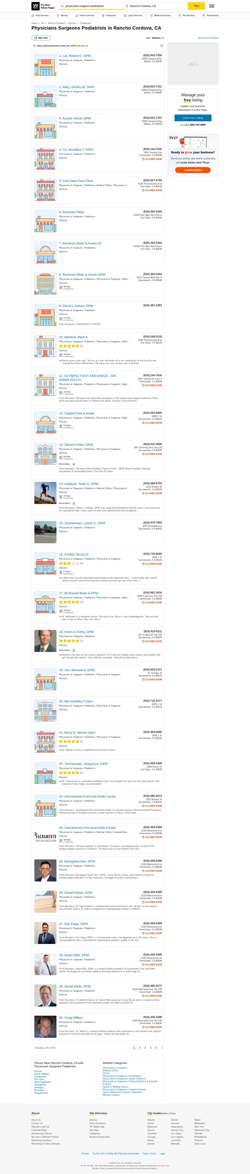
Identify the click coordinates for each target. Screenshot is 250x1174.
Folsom (38, 1071)
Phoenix (198, 1140)
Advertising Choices (41, 1133)
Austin (150, 1123)
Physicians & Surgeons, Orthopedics (115, 279)
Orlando (198, 1133)
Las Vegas (176, 1133)
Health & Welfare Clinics (115, 1086)
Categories (94, 1133)
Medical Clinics (104, 185)
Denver (151, 1143)
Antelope (39, 1087)
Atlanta (151, 1120)
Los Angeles (177, 1137)
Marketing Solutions (41, 1140)
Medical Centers (111, 1095)
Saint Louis (200, 1143)
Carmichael (40, 1076)
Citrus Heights (41, 1074)
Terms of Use (149, 1153)
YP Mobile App (97, 1126)
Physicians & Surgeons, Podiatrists (77, 60)
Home (34, 23)
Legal (162, 1153)
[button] (211, 6)
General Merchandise (124, 832)
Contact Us (37, 1123)
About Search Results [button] (208, 38)
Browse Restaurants (99, 1137)
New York (199, 1126)
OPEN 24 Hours (79, 45)
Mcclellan (39, 1090)
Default (156, 38)
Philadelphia (200, 1137)
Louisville (175, 1140)
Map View (43, 38)
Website (63, 64)
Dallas (150, 1140)
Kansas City (177, 1130)
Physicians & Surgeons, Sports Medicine (117, 384)
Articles (93, 1120)
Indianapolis (177, 1126)
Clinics (106, 1073)
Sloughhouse (41, 1093)
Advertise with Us (40, 1126)
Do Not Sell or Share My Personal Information (116, 1153)
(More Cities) (169, 1113)
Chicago (151, 1137)
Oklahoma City (202, 1130)
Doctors (73, 23)
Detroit (174, 1120)
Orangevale (40, 1084)
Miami (197, 1120)
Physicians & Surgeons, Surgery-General (124, 1089)
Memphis (175, 1143)
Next (161, 1048)
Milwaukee (199, 1123)
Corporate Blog (39, 1130)
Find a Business (97, 1123)
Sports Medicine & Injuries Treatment (122, 1092)
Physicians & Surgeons (125, 185)
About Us (36, 1120)
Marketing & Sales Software (45, 1143)
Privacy (85, 1153)
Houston (175, 1123)
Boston (151, 1130)
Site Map (94, 1130)
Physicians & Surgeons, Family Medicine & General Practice (130, 1082)
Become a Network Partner (45, 1137)
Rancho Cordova (56, 23)
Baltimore (152, 1126)
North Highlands (42, 1082)
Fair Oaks (39, 1079)
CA (42, 23)
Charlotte (152, 1133)
